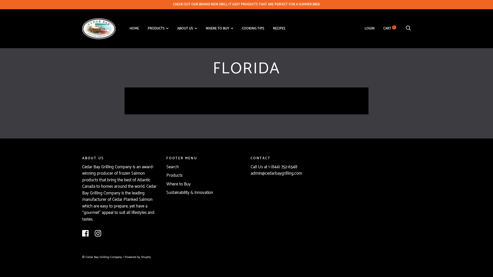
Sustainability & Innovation (189, 192)
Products (156, 28)
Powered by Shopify (138, 257)
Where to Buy (217, 28)
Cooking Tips (253, 28)
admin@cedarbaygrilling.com (276, 173)
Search (172, 167)
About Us (185, 28)
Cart (389, 28)
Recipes (279, 28)
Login (370, 28)
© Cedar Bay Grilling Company (102, 257)
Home (134, 28)
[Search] (408, 28)
